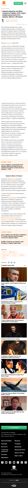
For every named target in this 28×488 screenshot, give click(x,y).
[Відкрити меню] (25, 3)
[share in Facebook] (9, 262)
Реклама (4, 454)
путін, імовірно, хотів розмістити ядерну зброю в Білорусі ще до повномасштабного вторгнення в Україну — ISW (12, 167)
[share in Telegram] (14, 262)
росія (14, 255)
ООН (4, 252)
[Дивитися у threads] (26, 462)
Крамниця (18, 446)
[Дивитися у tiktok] (22, 462)
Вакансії (17, 440)
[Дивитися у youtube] (14, 462)
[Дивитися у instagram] (6, 462)
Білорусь (22, 255)
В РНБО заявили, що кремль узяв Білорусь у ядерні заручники (12, 242)
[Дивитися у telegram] (10, 462)
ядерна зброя (6, 255)
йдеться (8, 43)
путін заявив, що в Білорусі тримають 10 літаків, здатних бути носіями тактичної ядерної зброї (14, 236)
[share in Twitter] (11, 262)
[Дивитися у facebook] (2, 462)
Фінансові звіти (20, 449)
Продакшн (4, 457)
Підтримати (18, 3)
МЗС (4, 258)
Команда (4, 443)
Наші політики (19, 452)
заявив (13, 179)
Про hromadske (6, 440)
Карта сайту (19, 455)
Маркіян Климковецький (11, 19)
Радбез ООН (12, 252)
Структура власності (4, 450)
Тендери (17, 443)
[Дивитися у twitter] (18, 462)
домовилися (13, 197)
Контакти (4, 446)
